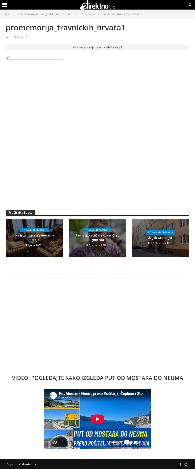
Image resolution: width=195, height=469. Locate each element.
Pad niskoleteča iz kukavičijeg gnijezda (97, 237)
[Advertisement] (97, 120)
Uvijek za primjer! (160, 238)
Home (7, 14)
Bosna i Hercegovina (34, 230)
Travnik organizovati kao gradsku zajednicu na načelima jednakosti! (55, 14)
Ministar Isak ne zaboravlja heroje (34, 237)
